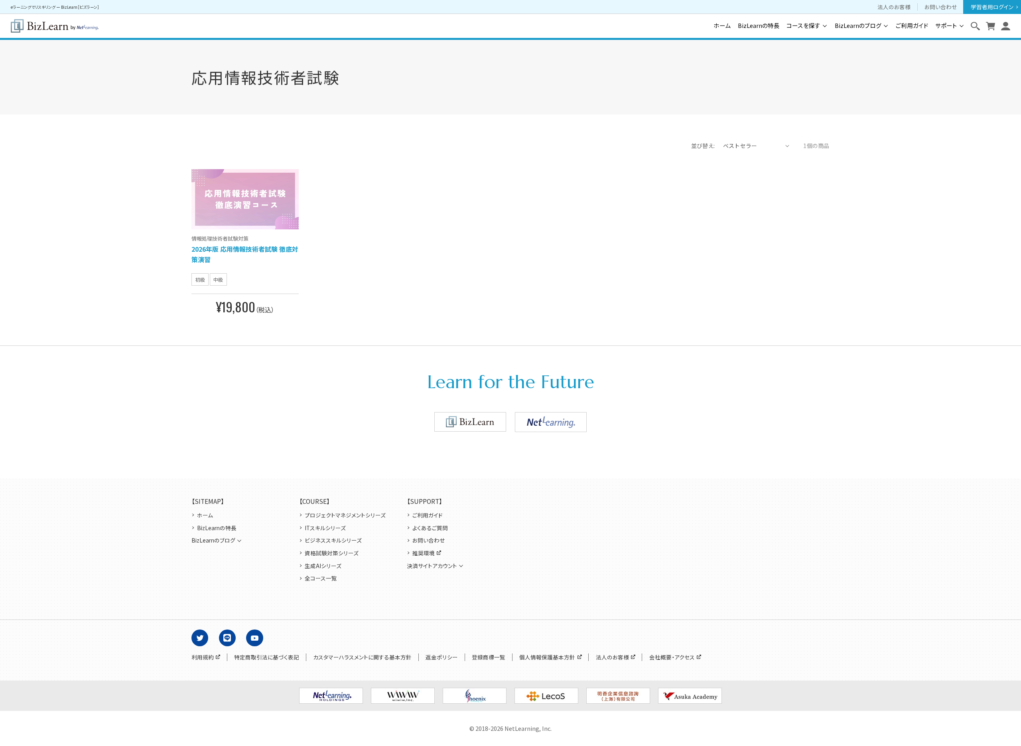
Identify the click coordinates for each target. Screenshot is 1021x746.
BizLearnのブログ (858, 26)
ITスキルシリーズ (325, 528)
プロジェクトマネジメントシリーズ (345, 515)
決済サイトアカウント (432, 566)
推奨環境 (423, 553)
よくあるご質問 (430, 528)
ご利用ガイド (912, 26)
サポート (946, 26)
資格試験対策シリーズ (332, 553)
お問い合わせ (940, 7)
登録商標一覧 (488, 657)
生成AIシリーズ (323, 566)
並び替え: (703, 146)
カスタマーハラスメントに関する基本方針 (362, 657)
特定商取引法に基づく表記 (266, 657)
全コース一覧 (321, 578)
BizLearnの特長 (759, 26)
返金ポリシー (442, 657)
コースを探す (803, 26)
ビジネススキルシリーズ (333, 540)
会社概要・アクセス (672, 657)
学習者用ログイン (992, 7)
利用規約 (202, 657)
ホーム (722, 26)
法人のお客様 (894, 7)
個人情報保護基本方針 (547, 657)
